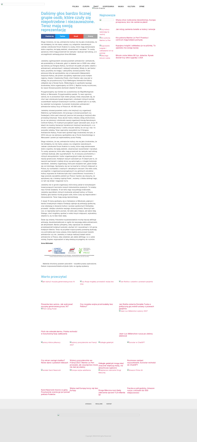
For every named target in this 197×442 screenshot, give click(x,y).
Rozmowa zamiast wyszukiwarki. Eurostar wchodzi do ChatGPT (141, 362)
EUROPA (86, 6)
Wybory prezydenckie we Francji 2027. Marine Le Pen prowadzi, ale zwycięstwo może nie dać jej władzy (84, 363)
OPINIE (141, 6)
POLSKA (75, 6)
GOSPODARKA (108, 6)
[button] (193, 4)
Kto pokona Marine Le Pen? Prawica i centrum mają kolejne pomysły (132, 39)
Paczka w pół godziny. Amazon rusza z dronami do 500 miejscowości (141, 390)
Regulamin (99, 404)
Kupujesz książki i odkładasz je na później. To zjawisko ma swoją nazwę (136, 46)
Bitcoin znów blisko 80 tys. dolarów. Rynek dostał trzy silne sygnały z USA (134, 56)
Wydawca (88, 404)
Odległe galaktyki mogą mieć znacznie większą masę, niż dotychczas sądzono (111, 365)
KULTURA (131, 6)
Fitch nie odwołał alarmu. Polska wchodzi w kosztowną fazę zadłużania (59, 332)
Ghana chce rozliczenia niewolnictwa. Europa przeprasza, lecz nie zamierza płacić (136, 21)
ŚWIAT (96, 6)
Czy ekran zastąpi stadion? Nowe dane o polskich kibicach (54, 361)
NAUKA (121, 6)
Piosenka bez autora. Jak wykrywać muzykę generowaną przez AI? (57, 305)
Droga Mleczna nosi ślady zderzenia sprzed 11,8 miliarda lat (111, 392)
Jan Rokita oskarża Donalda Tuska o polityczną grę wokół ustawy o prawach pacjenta (136, 306)
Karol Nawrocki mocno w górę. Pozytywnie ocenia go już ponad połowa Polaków (55, 392)
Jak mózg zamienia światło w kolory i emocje (135, 29)
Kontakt (109, 404)
